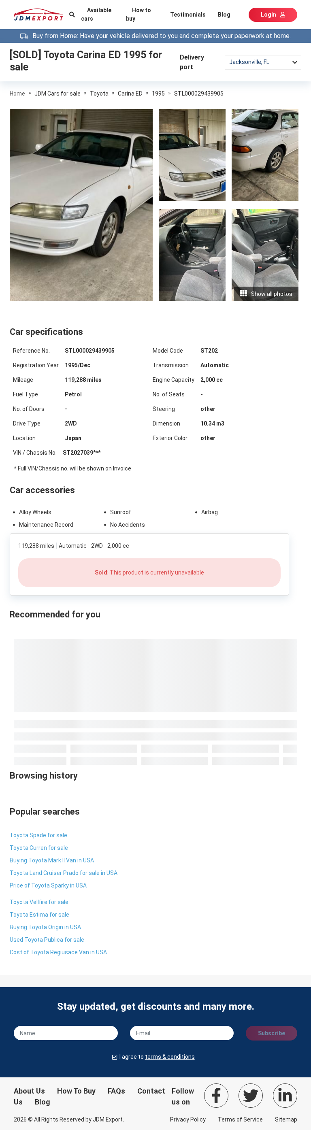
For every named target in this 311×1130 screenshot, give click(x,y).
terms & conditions (170, 1056)
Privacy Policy (188, 1119)
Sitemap (286, 1119)
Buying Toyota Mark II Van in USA (52, 860)
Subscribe (271, 1033)
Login (268, 14)
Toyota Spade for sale (38, 835)
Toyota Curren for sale (39, 848)
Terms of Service (240, 1119)
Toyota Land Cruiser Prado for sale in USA (63, 873)
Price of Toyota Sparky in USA (48, 885)
